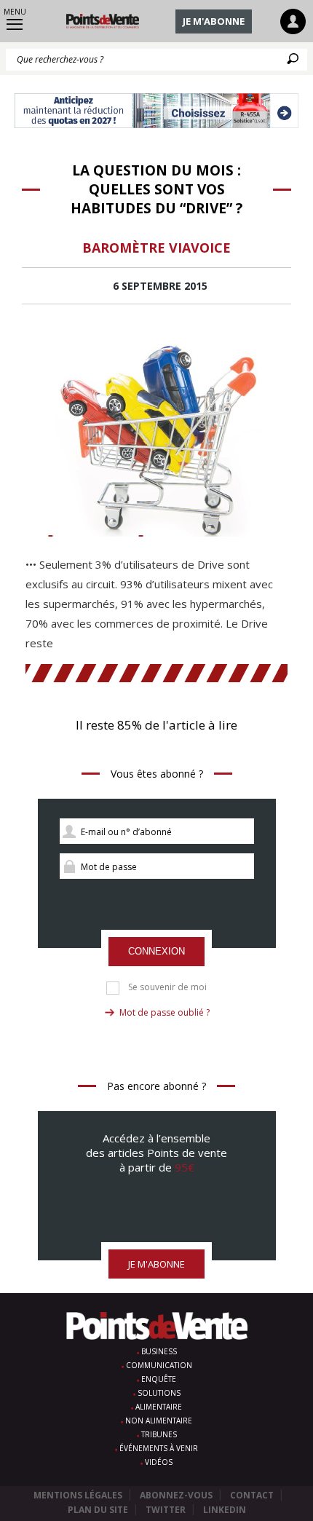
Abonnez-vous (176, 1495)
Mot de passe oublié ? (164, 1012)
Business (159, 1351)
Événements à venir (158, 1448)
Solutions (159, 1393)
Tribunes (159, 1434)
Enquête (158, 1379)
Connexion (156, 951)
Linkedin (224, 1510)
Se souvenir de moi (167, 987)
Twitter (166, 1510)
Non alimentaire (158, 1420)
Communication (159, 1365)
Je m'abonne (214, 21)
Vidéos (159, 1462)
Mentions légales (77, 1495)
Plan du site (98, 1510)
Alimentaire (158, 1407)
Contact (252, 1495)
